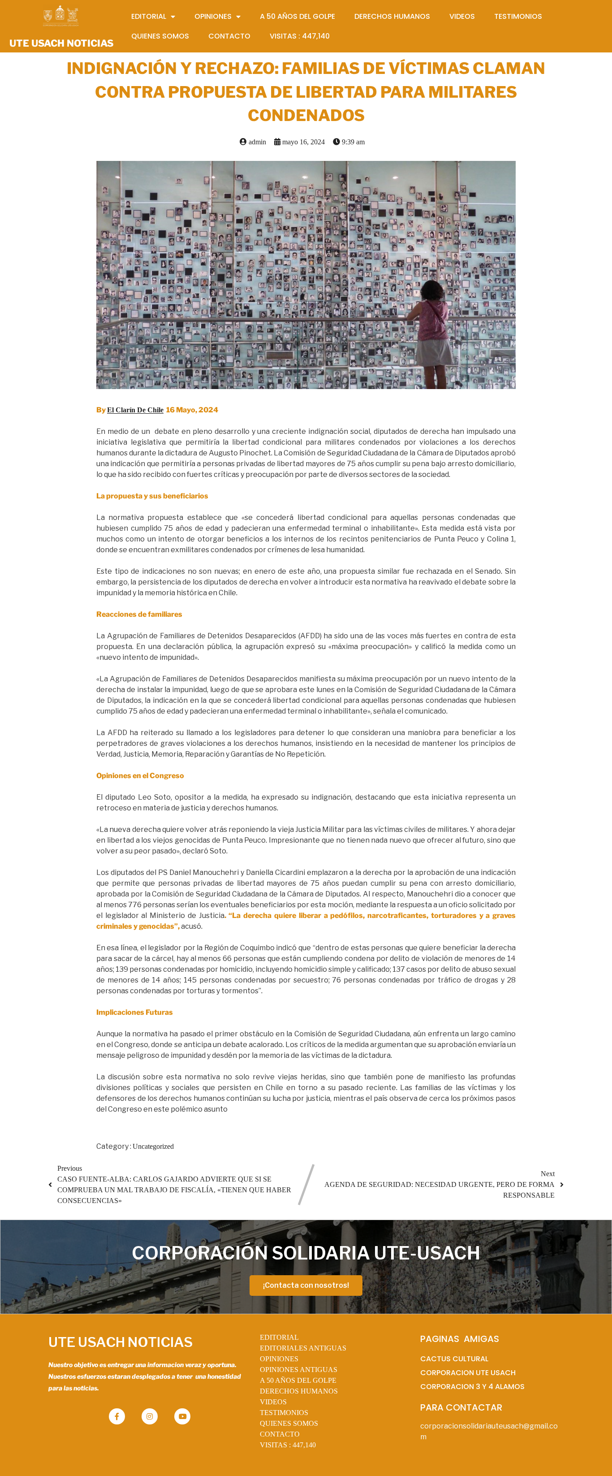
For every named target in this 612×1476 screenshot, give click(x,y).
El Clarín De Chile (135, 410)
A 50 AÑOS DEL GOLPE (298, 1380)
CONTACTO (280, 1434)
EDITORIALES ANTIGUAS (303, 1348)
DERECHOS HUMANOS (299, 1391)
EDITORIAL (279, 1337)
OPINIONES (279, 1359)
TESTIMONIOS (284, 1412)
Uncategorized (153, 1146)
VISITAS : (288, 1445)
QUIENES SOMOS (289, 1423)
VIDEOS (273, 1402)
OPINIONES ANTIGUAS (298, 1369)
